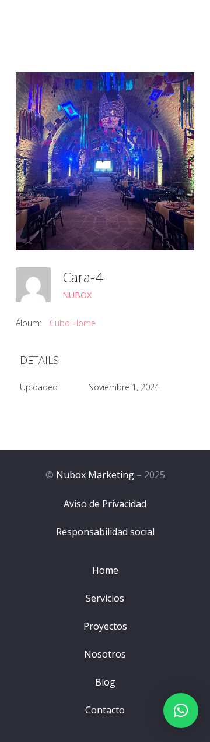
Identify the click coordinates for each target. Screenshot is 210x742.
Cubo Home (73, 322)
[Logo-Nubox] (56, 17)
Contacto (105, 710)
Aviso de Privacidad (105, 503)
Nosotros (105, 654)
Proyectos (105, 626)
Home (105, 570)
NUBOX (77, 295)
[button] (180, 710)
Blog (105, 682)
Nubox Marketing (95, 474)
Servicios (105, 598)
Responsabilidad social (105, 531)
